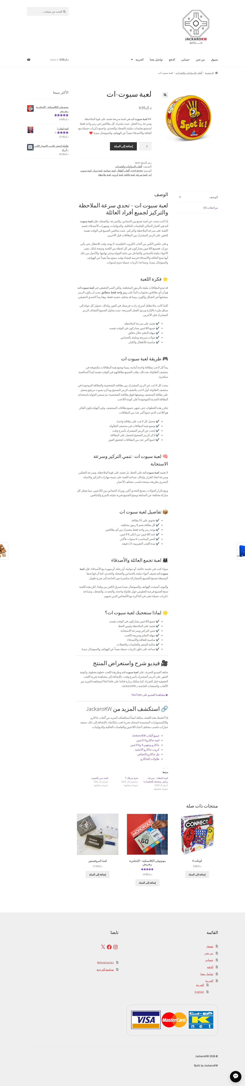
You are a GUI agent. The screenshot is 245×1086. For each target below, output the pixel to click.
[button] (165, 95)
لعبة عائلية (129, 174)
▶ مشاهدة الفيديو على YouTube (150, 694)
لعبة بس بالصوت (99, 778)
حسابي (185, 59)
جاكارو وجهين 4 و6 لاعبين (144, 745)
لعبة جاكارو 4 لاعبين (147, 740)
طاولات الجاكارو (149, 759)
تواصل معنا (156, 59)
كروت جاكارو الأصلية (147, 749)
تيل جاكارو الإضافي (148, 754)
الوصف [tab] (213, 197)
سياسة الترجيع (105, 969)
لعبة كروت (117, 174)
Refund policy (105, 962)
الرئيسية (209, 73)
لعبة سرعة (141, 174)
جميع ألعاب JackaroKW (145, 735)
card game (137, 170)
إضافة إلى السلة (123, 146)
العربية (139, 59)
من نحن (200, 59)
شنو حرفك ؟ (131, 778)
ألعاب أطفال (123, 170)
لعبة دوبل (97, 170)
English (199, 992)
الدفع (172, 59)
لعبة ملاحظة (104, 174)
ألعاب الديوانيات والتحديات (189, 73)
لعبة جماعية (110, 170)
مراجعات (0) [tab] (210, 207)
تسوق (214, 59)
